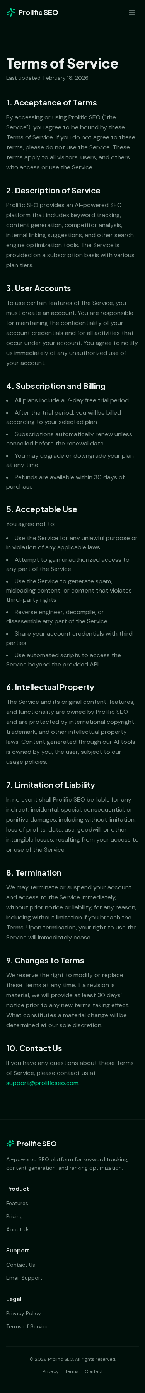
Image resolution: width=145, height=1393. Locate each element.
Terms (71, 1371)
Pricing (14, 1216)
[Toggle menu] (132, 12)
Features (17, 1203)
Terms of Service (27, 1326)
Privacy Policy (23, 1313)
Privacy (51, 1371)
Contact (94, 1371)
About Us (18, 1229)
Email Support (24, 1277)
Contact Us (20, 1264)
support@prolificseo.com (42, 1083)
